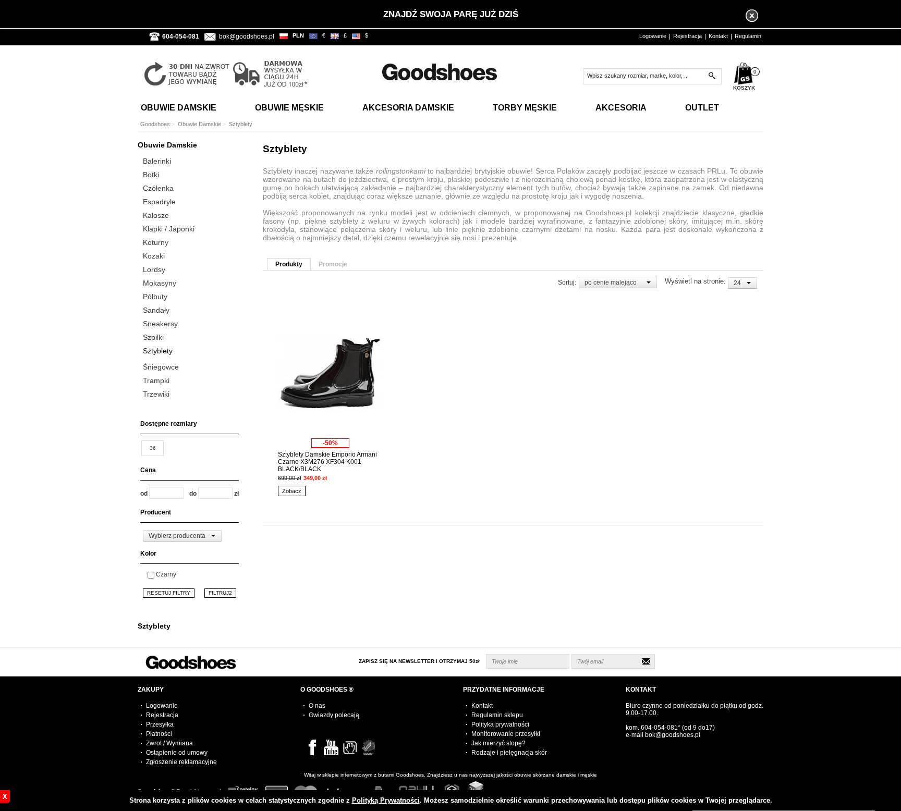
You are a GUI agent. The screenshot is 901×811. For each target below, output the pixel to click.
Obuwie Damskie (178, 107)
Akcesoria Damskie (408, 107)
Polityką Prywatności (386, 800)
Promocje (333, 264)
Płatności (159, 734)
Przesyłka (160, 724)
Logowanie (652, 36)
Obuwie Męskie (289, 107)
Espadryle (159, 202)
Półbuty (155, 296)
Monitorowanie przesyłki (505, 734)
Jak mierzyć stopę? (498, 743)
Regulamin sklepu (497, 715)
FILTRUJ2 (220, 593)
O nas (317, 705)
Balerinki (157, 161)
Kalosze (156, 215)
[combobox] (182, 536)
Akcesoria (621, 107)
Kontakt (718, 36)
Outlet (702, 107)
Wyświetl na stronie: (696, 281)
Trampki (156, 380)
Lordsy (154, 269)
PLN (298, 35)
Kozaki (154, 256)
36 (153, 448)
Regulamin (748, 36)
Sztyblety (158, 351)
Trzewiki (156, 394)
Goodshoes (155, 124)
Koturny (155, 242)
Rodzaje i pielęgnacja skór (509, 752)
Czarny (166, 574)
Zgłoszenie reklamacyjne (181, 762)
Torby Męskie (525, 107)
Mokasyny (159, 283)
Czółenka (158, 188)
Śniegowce (161, 367)
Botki (151, 174)
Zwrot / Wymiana (169, 743)
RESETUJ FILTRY (168, 593)
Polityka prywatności (500, 724)
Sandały (156, 310)
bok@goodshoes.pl (246, 36)
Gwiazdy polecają (334, 715)
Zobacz (291, 491)
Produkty (288, 264)
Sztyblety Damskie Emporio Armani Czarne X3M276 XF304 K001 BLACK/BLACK (327, 462)
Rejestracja (687, 36)
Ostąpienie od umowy (177, 752)
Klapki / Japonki (168, 229)
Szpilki (153, 337)
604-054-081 (659, 727)
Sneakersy (160, 324)
